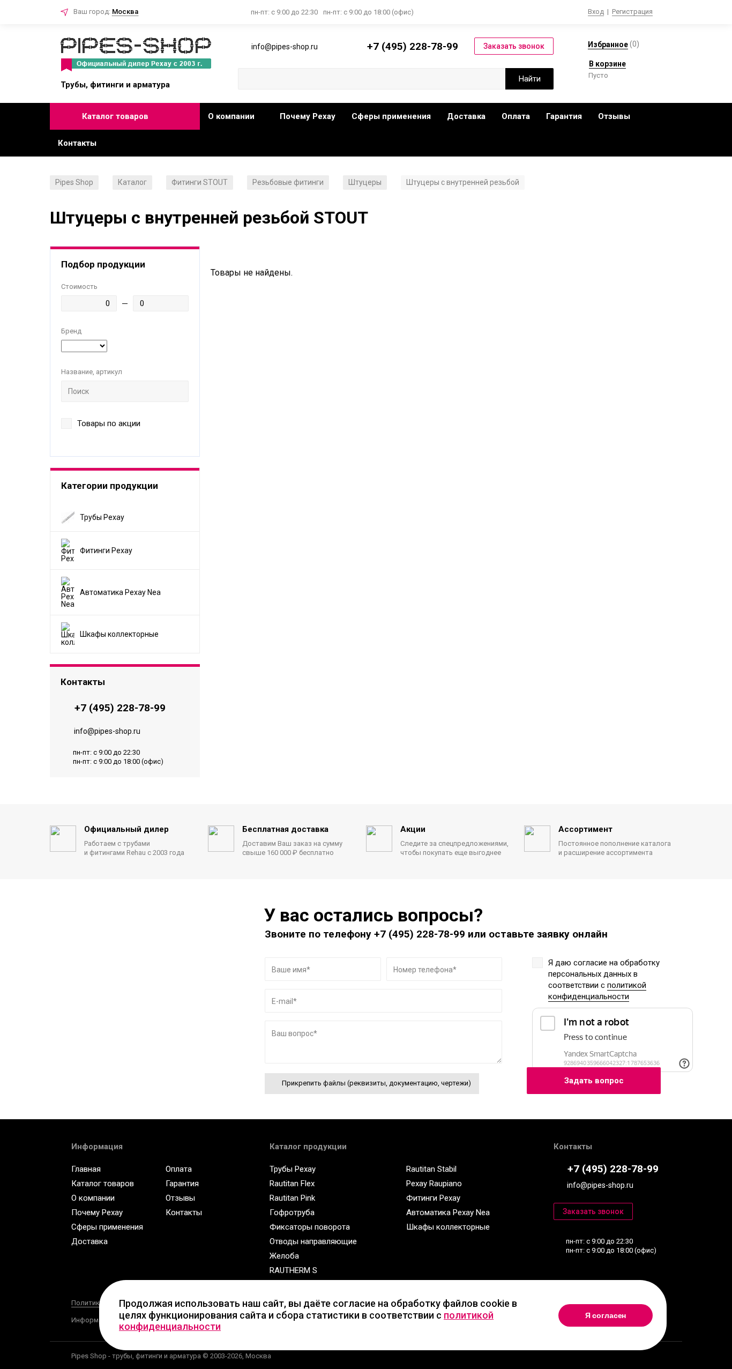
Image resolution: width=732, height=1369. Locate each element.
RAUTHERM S (293, 1270)
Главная (86, 1169)
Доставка (466, 116)
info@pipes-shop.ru (107, 731)
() (613, 44)
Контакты (77, 143)
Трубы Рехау (293, 1169)
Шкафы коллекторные (448, 1227)
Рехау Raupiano (434, 1183)
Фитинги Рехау (433, 1198)
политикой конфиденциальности (597, 990)
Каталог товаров (115, 116)
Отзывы (614, 116)
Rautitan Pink (292, 1198)
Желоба (284, 1256)
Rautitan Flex (292, 1183)
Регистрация (632, 12)
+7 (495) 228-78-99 (412, 46)
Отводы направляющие (313, 1241)
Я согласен (605, 1315)
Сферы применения (391, 116)
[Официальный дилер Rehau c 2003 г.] (136, 55)
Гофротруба (292, 1212)
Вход (596, 12)
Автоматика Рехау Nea (448, 1212)
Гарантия (564, 116)
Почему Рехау (307, 116)
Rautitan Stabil (431, 1169)
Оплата (516, 116)
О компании (231, 116)
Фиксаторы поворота (310, 1227)
